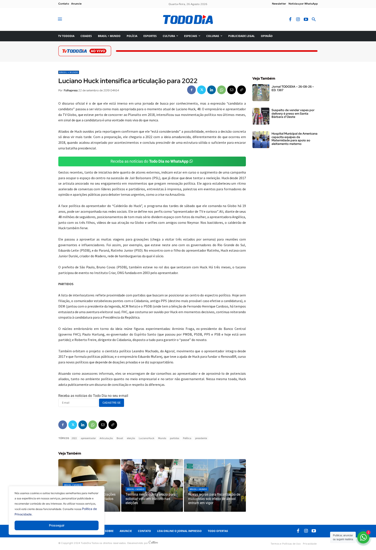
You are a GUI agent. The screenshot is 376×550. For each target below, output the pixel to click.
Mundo (162, 438)
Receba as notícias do (149, 161)
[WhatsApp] (221, 89)
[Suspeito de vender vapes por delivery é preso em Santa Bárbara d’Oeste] (260, 116)
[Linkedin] (211, 89)
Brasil (120, 438)
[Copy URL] (241, 89)
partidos (174, 438)
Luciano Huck (146, 438)
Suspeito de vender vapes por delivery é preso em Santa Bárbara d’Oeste (293, 113)
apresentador (88, 438)
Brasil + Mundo (68, 72)
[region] (56, 513)
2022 (74, 438)
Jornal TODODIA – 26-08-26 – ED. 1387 (293, 88)
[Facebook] (290, 19)
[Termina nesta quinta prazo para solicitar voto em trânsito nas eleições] (152, 485)
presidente (201, 438)
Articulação (106, 438)
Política (187, 438)
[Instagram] (298, 19)
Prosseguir (56, 525)
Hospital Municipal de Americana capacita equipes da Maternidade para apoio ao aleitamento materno (294, 138)
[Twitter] (201, 89)
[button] (314, 19)
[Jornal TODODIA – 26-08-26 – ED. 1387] (260, 92)
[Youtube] (306, 19)
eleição (131, 438)
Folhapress (71, 90)
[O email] (231, 89)
